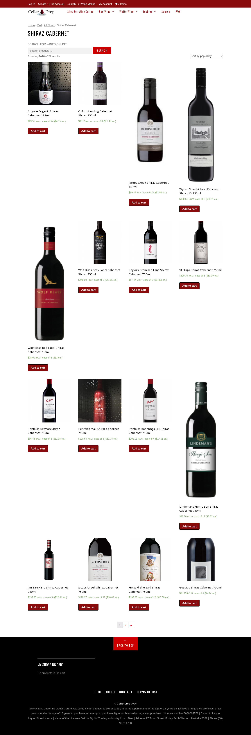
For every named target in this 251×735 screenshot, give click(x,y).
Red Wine (104, 11)
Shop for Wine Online (80, 11)
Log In (31, 4)
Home (31, 25)
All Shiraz (49, 25)
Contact (126, 691)
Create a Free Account (51, 4)
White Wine (126, 11)
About (110, 691)
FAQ (178, 11)
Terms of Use (147, 691)
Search (165, 11)
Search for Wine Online (81, 4)
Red (39, 25)
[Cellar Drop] (43, 13)
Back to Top (125, 645)
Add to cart (38, 131)
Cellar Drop (123, 703)
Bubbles (147, 11)
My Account (105, 4)
